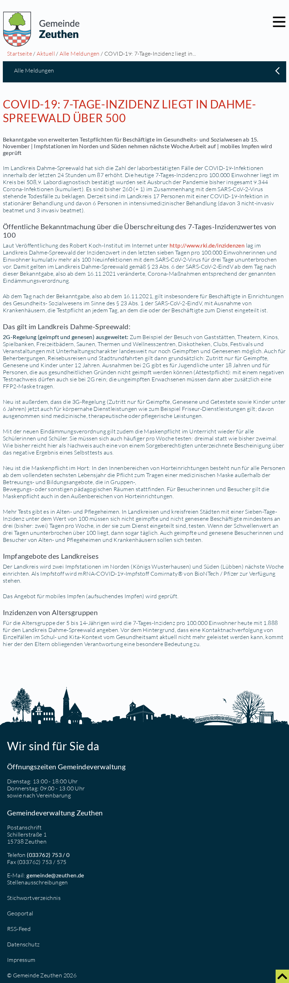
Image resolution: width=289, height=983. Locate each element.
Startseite (19, 53)
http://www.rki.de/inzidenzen (207, 245)
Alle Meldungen (80, 53)
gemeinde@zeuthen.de (55, 875)
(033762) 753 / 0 (48, 854)
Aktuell (46, 53)
